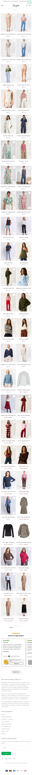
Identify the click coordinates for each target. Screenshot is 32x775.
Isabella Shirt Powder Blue (24, 59)
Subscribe (6, 753)
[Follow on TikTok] (14, 758)
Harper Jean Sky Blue (8, 85)
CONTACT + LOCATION (7, 719)
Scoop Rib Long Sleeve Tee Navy (8, 492)
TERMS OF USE (4, 731)
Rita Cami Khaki (24, 263)
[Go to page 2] (20, 626)
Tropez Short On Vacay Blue (23, 85)
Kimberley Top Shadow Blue (8, 364)
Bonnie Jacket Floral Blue (8, 390)
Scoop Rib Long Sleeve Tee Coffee (8, 568)
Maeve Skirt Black (24, 618)
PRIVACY (3, 734)
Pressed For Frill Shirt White (24, 390)
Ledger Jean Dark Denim (23, 136)
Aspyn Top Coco (23, 466)
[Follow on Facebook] (2, 758)
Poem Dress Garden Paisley (8, 186)
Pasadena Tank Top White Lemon (8, 110)
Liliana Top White (23, 237)
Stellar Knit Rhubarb (23, 568)
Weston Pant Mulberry (24, 415)
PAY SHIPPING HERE (6, 726)
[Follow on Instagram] (6, 758)
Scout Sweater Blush (24, 441)
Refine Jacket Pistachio (8, 161)
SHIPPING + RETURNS (6, 724)
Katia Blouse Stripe (24, 491)
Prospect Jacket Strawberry (23, 161)
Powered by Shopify (23, 763)
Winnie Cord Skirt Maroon (8, 415)
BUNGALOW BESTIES (6, 717)
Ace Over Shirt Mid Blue (8, 517)
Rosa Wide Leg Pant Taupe (24, 593)
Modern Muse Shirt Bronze (23, 542)
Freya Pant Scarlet (8, 314)
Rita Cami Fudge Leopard (8, 466)
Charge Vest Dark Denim (23, 186)
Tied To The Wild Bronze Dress (23, 517)
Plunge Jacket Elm (8, 136)
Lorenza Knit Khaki (24, 314)
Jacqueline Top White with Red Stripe (24, 34)
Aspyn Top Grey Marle (8, 339)
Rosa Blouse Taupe (8, 618)
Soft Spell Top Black (8, 542)
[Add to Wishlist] (14, 15)
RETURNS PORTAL (5, 729)
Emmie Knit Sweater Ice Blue (23, 288)
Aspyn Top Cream (23, 339)
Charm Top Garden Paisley (8, 212)
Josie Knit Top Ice (8, 593)
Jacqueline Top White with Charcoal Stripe (8, 59)
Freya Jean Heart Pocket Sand (23, 364)
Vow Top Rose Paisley (24, 110)
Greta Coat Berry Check (8, 441)
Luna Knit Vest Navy (8, 237)
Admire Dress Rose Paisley (24, 212)
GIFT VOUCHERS (5, 721)
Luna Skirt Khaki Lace (8, 288)
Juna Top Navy (8, 263)
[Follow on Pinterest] (10, 758)
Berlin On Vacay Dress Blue (8, 34)
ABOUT (3, 714)
